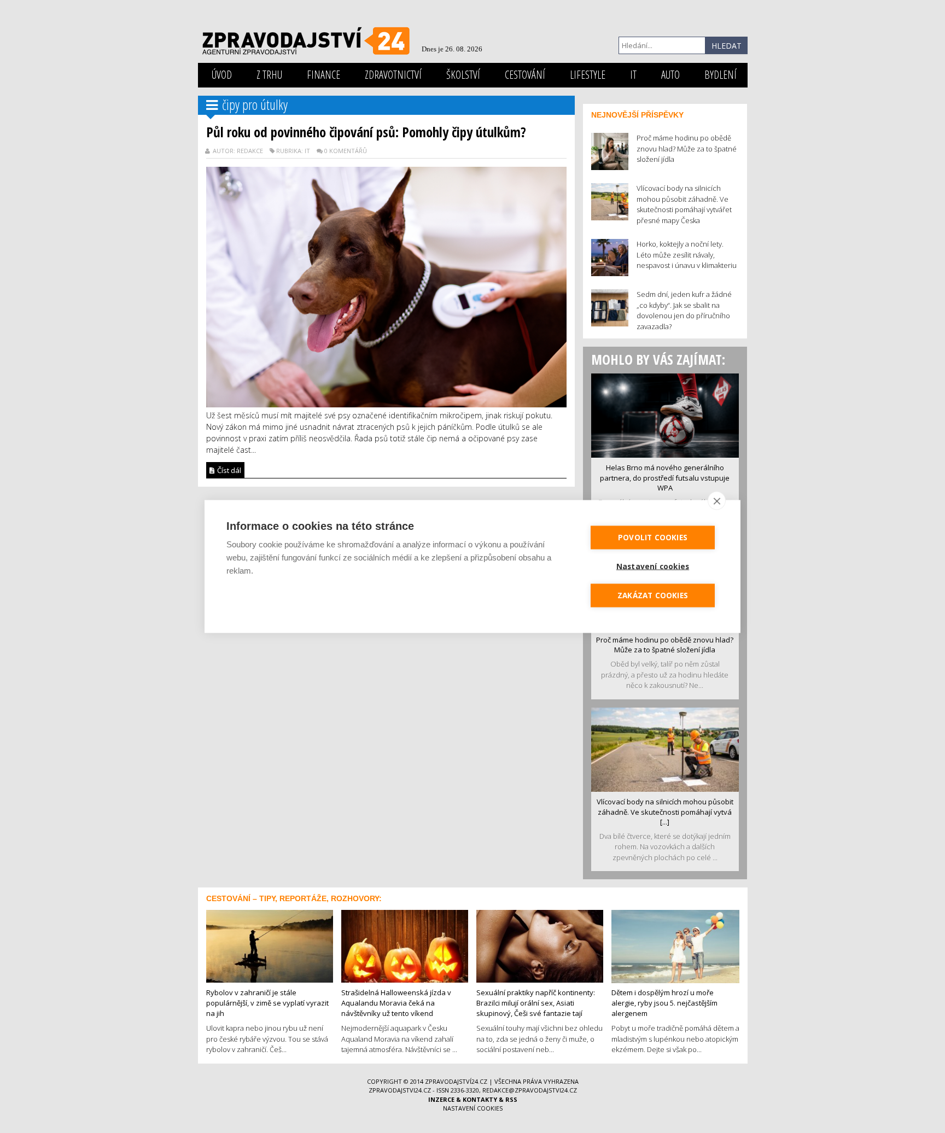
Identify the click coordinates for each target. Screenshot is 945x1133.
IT (633, 74)
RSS (511, 1099)
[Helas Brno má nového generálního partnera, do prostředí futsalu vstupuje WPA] (665, 414)
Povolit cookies (652, 537)
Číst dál (228, 470)
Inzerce (441, 1099)
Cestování (525, 74)
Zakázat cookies (652, 595)
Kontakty (480, 1099)
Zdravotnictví (393, 74)
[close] (717, 501)
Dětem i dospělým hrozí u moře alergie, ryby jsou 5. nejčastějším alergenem (664, 1003)
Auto (670, 74)
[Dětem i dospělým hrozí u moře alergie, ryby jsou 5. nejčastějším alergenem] (675, 945)
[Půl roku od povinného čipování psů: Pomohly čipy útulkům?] (386, 286)
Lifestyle (587, 74)
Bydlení (720, 74)
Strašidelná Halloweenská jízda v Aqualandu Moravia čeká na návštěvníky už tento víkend (396, 1003)
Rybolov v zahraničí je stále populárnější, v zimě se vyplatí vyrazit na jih (267, 1003)
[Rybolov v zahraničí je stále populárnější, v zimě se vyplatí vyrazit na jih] (269, 945)
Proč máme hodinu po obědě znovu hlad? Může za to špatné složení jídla (664, 645)
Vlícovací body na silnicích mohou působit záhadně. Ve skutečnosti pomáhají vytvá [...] (665, 812)
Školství (463, 74)
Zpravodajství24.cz (456, 1081)
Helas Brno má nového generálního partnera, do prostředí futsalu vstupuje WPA (665, 478)
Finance (323, 74)
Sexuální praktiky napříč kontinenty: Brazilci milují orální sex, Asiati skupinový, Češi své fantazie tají (535, 1003)
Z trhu (269, 74)
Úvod (222, 74)
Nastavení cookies (473, 1108)
